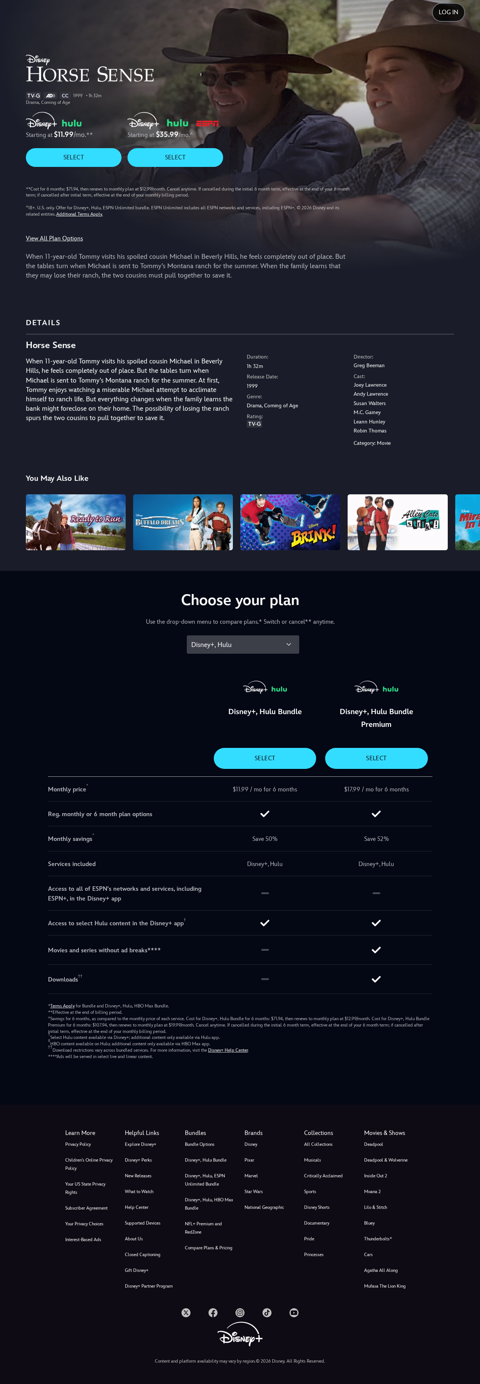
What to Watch (139, 1191)
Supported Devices (142, 1223)
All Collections (318, 1144)
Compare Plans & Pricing (208, 1247)
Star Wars (253, 1191)
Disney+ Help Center (228, 1050)
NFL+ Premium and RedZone (203, 1228)
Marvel (251, 1175)
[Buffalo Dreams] (183, 522)
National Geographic (264, 1207)
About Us (134, 1238)
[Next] (465, 521)
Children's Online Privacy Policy (88, 1164)
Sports (310, 1191)
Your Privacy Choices (84, 1223)
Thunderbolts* (378, 1238)
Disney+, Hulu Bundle (205, 1160)
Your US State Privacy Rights (85, 1188)
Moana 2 (372, 1191)
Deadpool (373, 1144)
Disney (250, 1144)
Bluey (369, 1223)
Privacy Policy (78, 1144)
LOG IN (448, 12)
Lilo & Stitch (375, 1207)
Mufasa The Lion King (385, 1286)
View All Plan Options (54, 238)
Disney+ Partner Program (149, 1286)
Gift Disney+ (136, 1270)
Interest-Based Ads (83, 1239)
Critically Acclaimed (323, 1175)
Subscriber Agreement (86, 1208)
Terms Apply (62, 1006)
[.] (186, 1312)
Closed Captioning (142, 1254)
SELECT (73, 157)
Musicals (312, 1160)
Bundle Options (199, 1144)
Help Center (136, 1207)
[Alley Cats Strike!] (397, 522)
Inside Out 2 (375, 1175)
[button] (150, 1133)
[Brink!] (290, 522)
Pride (309, 1238)
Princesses (314, 1254)
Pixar (249, 1160)
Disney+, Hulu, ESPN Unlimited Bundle (205, 1180)
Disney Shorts (317, 1207)
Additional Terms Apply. (79, 214)
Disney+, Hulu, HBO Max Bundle (209, 1204)
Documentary (316, 1223)
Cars (368, 1254)
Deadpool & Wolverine (386, 1160)
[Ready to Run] (76, 522)
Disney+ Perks (138, 1160)
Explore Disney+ (140, 1144)
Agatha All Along (381, 1270)
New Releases (138, 1175)
